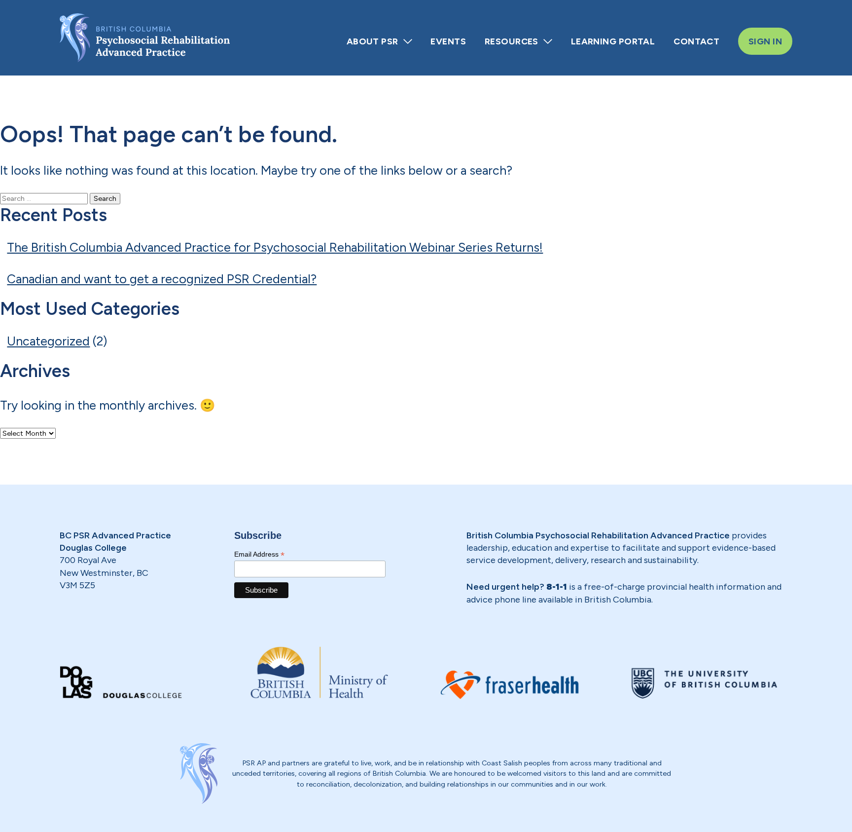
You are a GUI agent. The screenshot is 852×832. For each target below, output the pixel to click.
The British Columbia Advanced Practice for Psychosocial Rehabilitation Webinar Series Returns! (275, 247)
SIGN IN (765, 41)
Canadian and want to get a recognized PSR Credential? (162, 278)
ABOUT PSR (372, 41)
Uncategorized (48, 341)
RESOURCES (511, 41)
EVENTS (448, 41)
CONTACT (696, 41)
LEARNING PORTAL (613, 41)
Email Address (259, 554)
